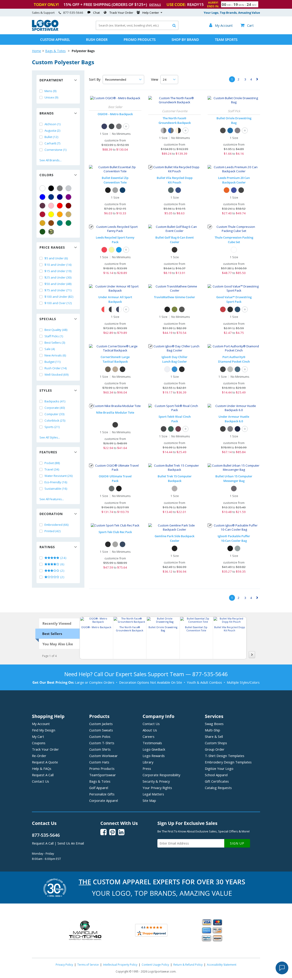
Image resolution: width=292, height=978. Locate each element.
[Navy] (60, 197)
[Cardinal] (42, 206)
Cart (247, 25)
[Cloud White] (167, 369)
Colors (46, 175)
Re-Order (39, 755)
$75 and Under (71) (58, 290)
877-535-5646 (73, 13)
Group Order (214, 749)
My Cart (38, 736)
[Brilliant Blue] (174, 369)
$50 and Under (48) (58, 284)
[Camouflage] (51, 232)
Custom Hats (99, 762)
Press (147, 768)
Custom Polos (99, 736)
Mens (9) (50, 91)
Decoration (51, 514)
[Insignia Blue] (237, 369)
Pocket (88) (52, 463)
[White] (42, 188)
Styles (45, 390)
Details (155, 5)
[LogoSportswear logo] (45, 30)
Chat (96, 13)
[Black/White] (112, 309)
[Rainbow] (112, 250)
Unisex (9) (51, 97)
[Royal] (51, 197)
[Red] (60, 206)
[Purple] (68, 197)
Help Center (150, 13)
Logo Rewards (154, 755)
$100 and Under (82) (58, 297)
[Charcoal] (237, 130)
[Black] (51, 188)
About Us (150, 730)
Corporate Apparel (103, 800)
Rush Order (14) (55, 368)
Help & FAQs (41, 768)
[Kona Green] (174, 309)
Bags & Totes (55, 51)
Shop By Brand (185, 39)
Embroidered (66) (56, 525)
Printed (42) (52, 531)
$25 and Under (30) (58, 277)
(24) (63, 558)
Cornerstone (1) (55, 150)
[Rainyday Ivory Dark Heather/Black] (178, 130)
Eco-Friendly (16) (55, 482)
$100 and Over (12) (58, 303)
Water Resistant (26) (58, 476)
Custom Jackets (101, 723)
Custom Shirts (100, 749)
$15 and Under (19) (58, 271)
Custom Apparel (55, 39)
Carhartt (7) (52, 143)
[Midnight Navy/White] (119, 309)
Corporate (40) (54, 408)
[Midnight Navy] (237, 429)
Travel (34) (51, 469)
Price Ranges (52, 247)
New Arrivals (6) (55, 355)
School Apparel (216, 775)
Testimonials (152, 743)
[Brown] (51, 223)
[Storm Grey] (112, 489)
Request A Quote (45, 762)
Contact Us (40, 781)
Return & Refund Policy (188, 965)
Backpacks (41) (54, 401)
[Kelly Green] (68, 223)
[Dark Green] (42, 232)
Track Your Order (121, 13)
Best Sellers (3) (54, 342)
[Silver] (68, 188)
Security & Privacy (156, 781)
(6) (62, 564)
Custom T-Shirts (101, 743)
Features (48, 452)
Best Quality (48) (56, 330)
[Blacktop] (119, 489)
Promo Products (140, 39)
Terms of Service (88, 965)
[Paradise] (182, 309)
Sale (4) (49, 349)
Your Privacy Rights (157, 787)
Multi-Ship (212, 730)
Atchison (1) (52, 124)
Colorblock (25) (54, 420)
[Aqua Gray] (237, 548)
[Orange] (60, 214)
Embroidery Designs (228, 762)
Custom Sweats (101, 730)
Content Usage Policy (155, 965)
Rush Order (97, 39)
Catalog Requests (218, 787)
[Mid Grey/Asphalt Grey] (164, 130)
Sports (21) (52, 427)
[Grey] (60, 188)
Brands (46, 113)
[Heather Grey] (115, 544)
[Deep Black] (223, 369)
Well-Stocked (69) (56, 374)
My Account (41, 723)
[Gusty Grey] (230, 369)
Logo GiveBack (154, 749)
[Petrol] (119, 126)
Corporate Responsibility (161, 775)
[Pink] (51, 206)
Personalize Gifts (102, 794)
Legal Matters (153, 794)
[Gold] (42, 223)
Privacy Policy (64, 965)
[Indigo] (104, 126)
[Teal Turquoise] (60, 223)
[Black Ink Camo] (108, 369)
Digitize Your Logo (219, 768)
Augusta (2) (52, 130)
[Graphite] (115, 190)
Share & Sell (214, 736)
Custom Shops (216, 743)
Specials (47, 319)
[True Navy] (122, 544)
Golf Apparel (98, 787)
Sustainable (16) (55, 488)
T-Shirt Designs (224, 755)
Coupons (38, 743)
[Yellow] (51, 214)
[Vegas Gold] (68, 214)
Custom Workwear (103, 755)
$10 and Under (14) (58, 265)
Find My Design (43, 730)
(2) (62, 571)
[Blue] (42, 197)
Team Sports (226, 39)
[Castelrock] (230, 429)
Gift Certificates (217, 781)
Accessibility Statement (221, 965)
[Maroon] (68, 206)
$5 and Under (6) (56, 258)
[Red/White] (104, 309)
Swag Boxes (214, 723)
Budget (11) (52, 362)
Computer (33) (54, 414)
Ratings (47, 547)
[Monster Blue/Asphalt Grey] (171, 130)
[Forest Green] (171, 429)
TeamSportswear (102, 775)
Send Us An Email (70, 843)
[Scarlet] (42, 214)
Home (36, 51)
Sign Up (237, 843)
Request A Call (43, 775)
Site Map (149, 800)
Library (148, 762)
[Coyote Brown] (115, 369)
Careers (148, 736)
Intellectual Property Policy (120, 965)
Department (51, 80)
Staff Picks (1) (53, 336)
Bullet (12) (51, 137)
